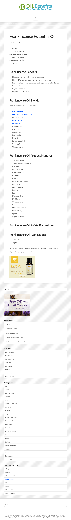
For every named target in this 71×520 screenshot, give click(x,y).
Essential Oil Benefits (11, 417)
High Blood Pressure (10, 431)
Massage (7, 438)
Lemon (8, 486)
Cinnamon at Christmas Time (14, 337)
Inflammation (9, 435)
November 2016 (9, 352)
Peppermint (9, 489)
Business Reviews (10, 505)
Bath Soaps (8, 407)
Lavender (8, 482)
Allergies (7, 389)
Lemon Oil (16, 123)
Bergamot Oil (17, 111)
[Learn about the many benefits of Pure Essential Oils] (35, 7)
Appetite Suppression (11, 403)
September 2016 (9, 359)
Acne (6, 386)
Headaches (8, 428)
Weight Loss (8, 459)
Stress (7, 452)
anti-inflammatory (10, 393)
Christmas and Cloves (12, 333)
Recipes (7, 441)
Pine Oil (8, 324)
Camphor (8, 472)
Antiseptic (8, 396)
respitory (7, 449)
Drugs (7, 414)
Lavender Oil (17, 120)
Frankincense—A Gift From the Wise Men (18, 342)
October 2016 (9, 355)
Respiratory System (10, 445)
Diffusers (7, 410)
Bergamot (9, 469)
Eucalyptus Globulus (11, 476)
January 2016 (9, 373)
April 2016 (8, 362)
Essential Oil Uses (10, 421)
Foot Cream (8, 424)
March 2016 (8, 366)
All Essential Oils (10, 493)
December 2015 (9, 376)
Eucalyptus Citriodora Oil (22, 114)
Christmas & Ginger (11, 328)
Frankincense (10, 479)
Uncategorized (9, 455)
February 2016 (9, 369)
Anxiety (7, 400)
